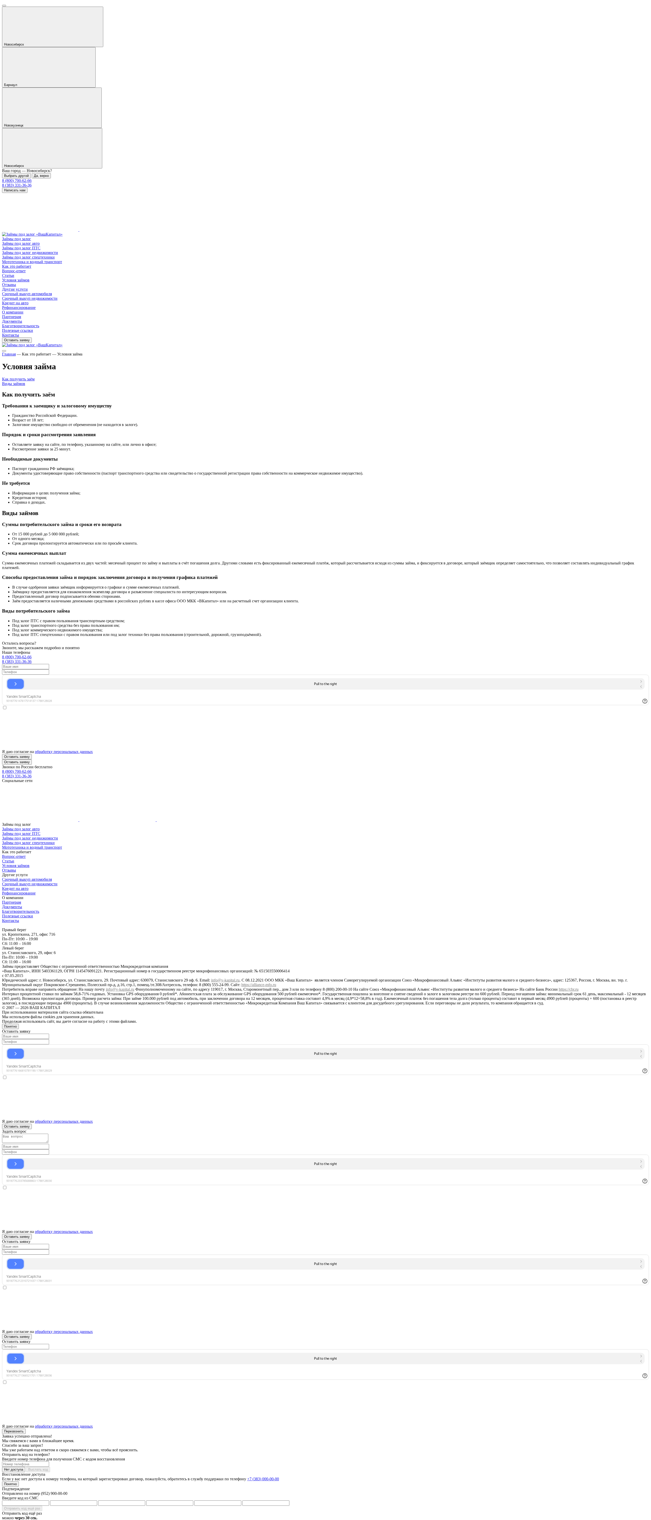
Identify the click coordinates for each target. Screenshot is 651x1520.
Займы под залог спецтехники (28, 257)
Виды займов (13, 383)
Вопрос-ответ (14, 271)
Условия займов (15, 280)
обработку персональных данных (64, 751)
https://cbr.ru (569, 989)
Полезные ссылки (17, 330)
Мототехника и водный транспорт (32, 262)
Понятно (10, 1026)
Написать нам (14, 190)
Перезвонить (14, 1431)
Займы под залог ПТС (21, 248)
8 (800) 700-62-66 (17, 180)
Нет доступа (13, 1469)
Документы (12, 321)
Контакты (10, 335)
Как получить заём (18, 379)
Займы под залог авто (21, 243)
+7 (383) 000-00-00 (263, 1479)
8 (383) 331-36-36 (17, 185)
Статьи (8, 275)
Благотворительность (20, 326)
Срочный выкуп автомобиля (27, 294)
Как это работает (16, 266)
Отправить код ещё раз (22, 1508)
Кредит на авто (15, 303)
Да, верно (41, 176)
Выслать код (38, 1469)
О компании (12, 312)
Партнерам (11, 317)
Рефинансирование (19, 307)
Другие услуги (15, 289)
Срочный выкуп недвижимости (29, 298)
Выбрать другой (16, 176)
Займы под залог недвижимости (30, 252)
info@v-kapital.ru (225, 980)
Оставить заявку (17, 340)
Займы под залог (16, 239)
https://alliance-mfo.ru (258, 985)
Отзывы (9, 284)
